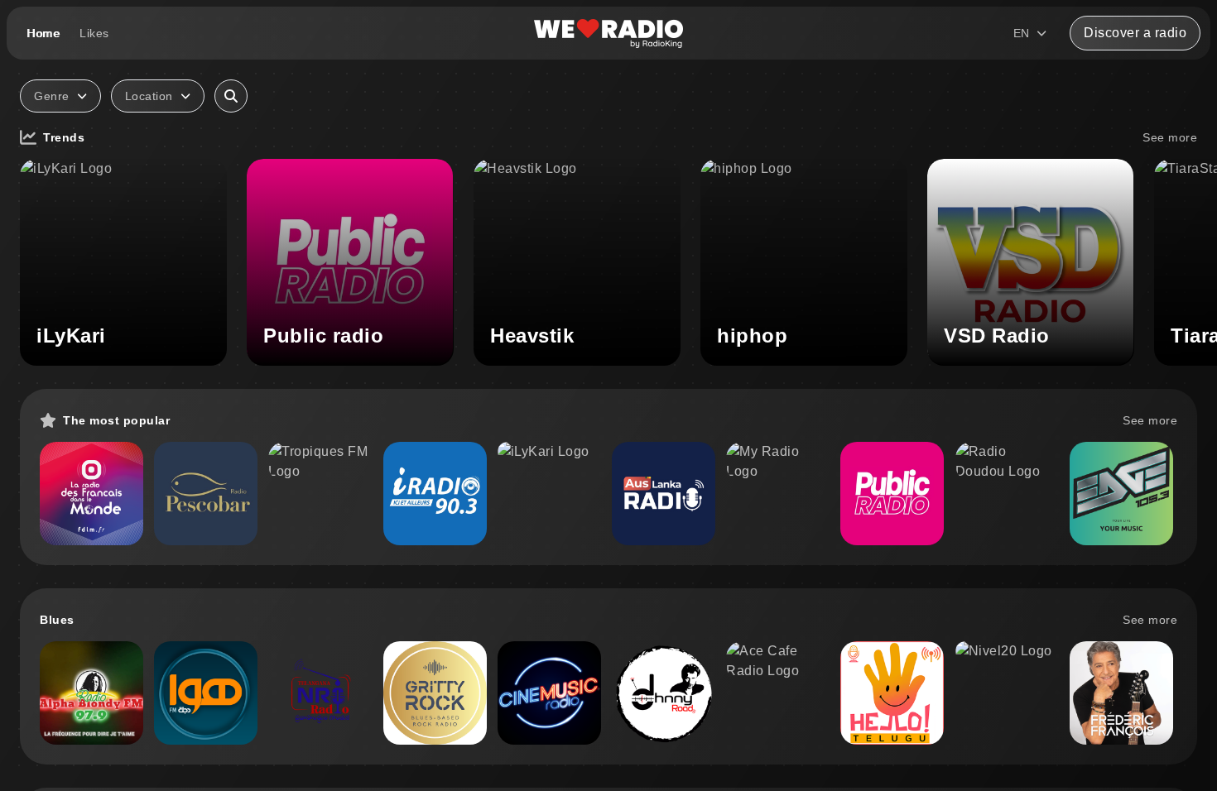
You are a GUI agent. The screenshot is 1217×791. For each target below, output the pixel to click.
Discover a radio (1135, 33)
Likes (94, 33)
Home (43, 33)
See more (1169, 137)
